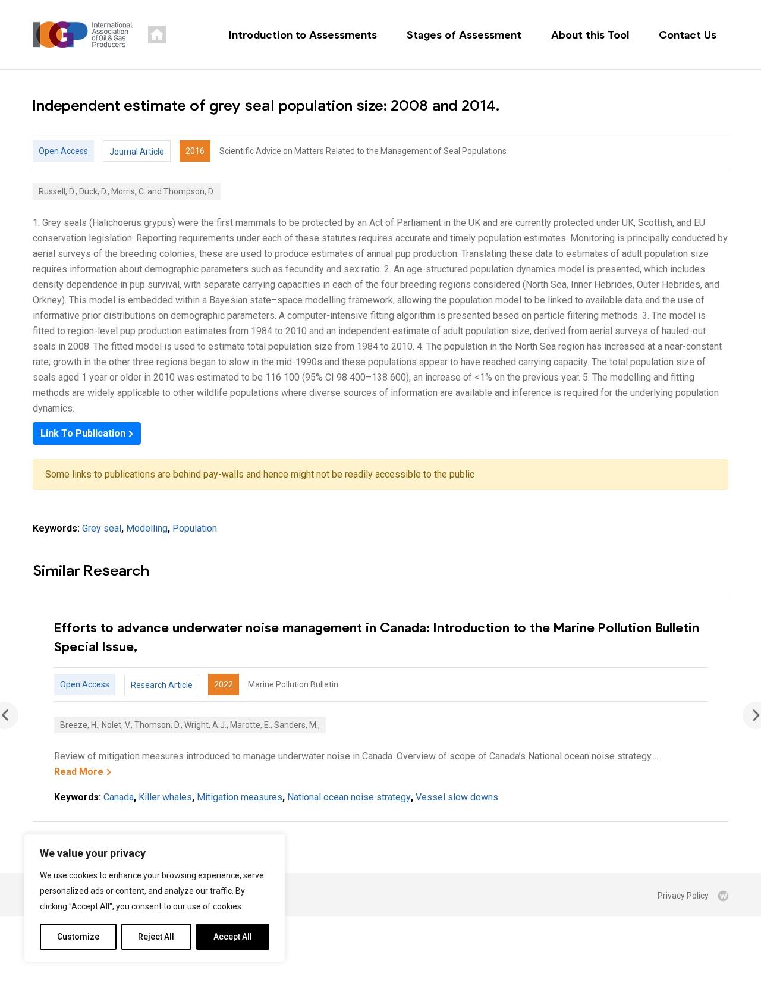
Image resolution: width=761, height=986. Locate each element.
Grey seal (101, 528)
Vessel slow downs (457, 797)
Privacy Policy (683, 895)
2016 (195, 151)
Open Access (63, 151)
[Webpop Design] (723, 895)
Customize (78, 936)
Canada (118, 797)
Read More (78, 771)
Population (194, 528)
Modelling (147, 528)
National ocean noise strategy (349, 797)
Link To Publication (82, 433)
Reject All (156, 936)
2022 (223, 684)
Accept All (232, 936)
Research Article (162, 685)
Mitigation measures (239, 797)
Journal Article (136, 151)
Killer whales (165, 797)
